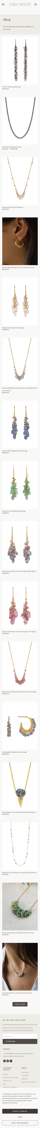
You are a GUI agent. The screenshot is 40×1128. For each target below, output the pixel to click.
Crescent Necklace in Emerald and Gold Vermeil (18, 933)
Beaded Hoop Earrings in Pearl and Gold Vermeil (18, 267)
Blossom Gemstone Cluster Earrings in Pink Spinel (19, 632)
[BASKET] (35, 4)
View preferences (20, 1123)
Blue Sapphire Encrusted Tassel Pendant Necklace (18, 812)
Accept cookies (20, 1111)
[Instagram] (4, 1061)
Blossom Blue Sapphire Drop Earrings (14, 451)
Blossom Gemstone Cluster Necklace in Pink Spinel (19, 692)
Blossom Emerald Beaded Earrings (13, 511)
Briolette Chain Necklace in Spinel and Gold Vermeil (19, 872)
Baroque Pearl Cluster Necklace (12, 207)
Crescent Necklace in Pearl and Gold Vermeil (17, 993)
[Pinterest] (7, 1061)
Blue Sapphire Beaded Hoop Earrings (14, 752)
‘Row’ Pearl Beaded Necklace (11, 147)
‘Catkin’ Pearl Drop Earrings (11, 87)
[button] (3, 4)
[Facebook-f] (11, 1061)
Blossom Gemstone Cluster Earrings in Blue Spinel (19, 571)
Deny (20, 1117)
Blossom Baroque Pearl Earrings (13, 328)
